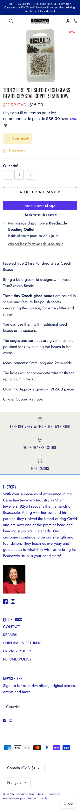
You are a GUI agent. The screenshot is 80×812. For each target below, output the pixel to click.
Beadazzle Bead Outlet (29, 794)
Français (14, 782)
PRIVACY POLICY (17, 651)
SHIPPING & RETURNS (22, 643)
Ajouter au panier (40, 192)
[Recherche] (13, 21)
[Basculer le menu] (4, 21)
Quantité (10, 166)
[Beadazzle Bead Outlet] (40, 21)
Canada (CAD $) (21, 768)
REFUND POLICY (17, 659)
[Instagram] (13, 601)
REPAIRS (10, 635)
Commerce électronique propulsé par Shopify (32, 796)
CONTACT (11, 627)
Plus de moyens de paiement (40, 214)
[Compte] (67, 21)
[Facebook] (5, 601)
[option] (40, 56)
